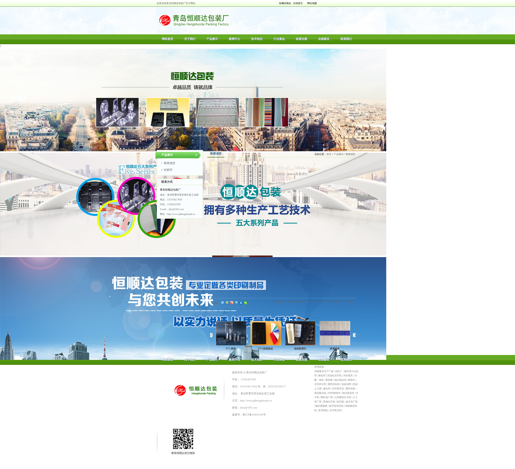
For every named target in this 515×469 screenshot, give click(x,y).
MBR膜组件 (334, 393)
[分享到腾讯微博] (236, 302)
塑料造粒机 (334, 384)
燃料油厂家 (327, 397)
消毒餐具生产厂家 (324, 371)
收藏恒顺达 (285, 3)
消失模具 (348, 375)
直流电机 (323, 410)
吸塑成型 (350, 154)
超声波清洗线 (336, 405)
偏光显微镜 (321, 405)
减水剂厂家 (352, 401)
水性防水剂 (320, 384)
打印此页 (336, 301)
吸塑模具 (334, 348)
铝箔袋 (340, 401)
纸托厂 (338, 371)
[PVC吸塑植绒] (265, 333)
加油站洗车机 (334, 375)
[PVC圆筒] (230, 333)
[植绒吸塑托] (300, 333)
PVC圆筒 (231, 348)
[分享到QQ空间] (227, 302)
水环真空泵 (338, 388)
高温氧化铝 (320, 393)
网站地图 (312, 3)
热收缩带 (346, 384)
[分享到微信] (245, 302)
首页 (329, 154)
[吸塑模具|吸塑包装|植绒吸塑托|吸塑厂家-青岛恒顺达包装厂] (193, 20)
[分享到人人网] (241, 302)
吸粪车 (351, 380)
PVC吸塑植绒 (265, 348)
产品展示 (339, 154)
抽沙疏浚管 (340, 380)
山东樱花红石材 (342, 397)
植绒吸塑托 (300, 348)
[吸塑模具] (334, 333)
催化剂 (321, 375)
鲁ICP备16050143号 (254, 414)
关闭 (349, 301)
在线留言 (298, 3)
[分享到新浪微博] (232, 302)
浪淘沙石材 (329, 401)
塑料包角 (350, 388)
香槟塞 (329, 380)
